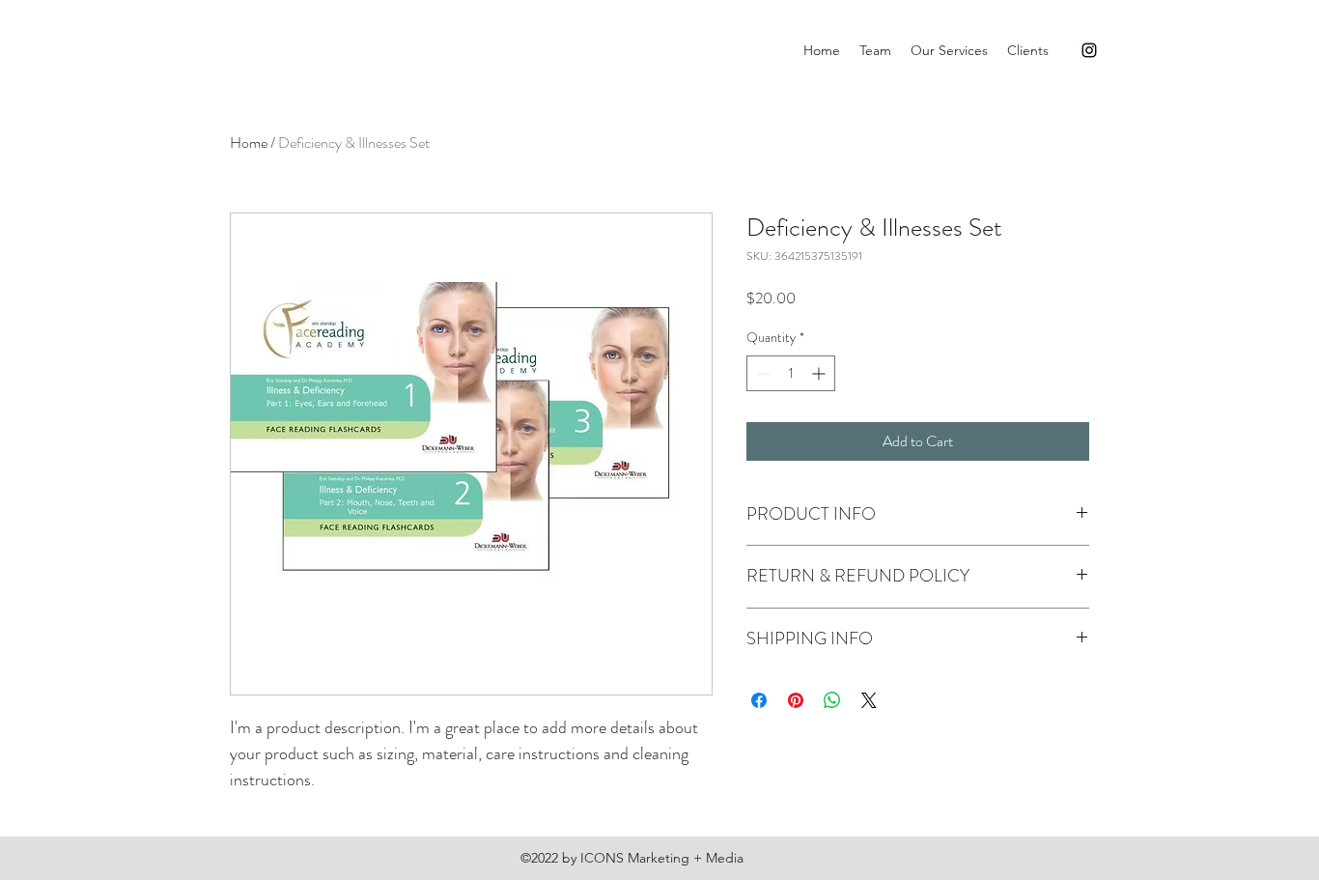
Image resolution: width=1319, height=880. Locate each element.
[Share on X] (869, 700)
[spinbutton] (790, 373)
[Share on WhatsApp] (832, 700)
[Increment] (820, 373)
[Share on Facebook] (759, 700)
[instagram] (1089, 50)
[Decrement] (761, 373)
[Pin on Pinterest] (795, 700)
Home (248, 142)
